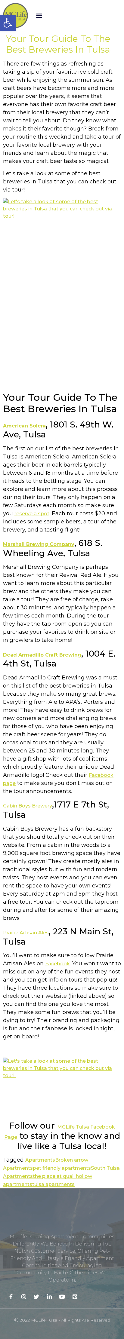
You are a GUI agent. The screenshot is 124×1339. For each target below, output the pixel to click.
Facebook (57, 964)
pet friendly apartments (62, 1168)
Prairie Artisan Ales (26, 933)
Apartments (40, 1160)
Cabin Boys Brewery (27, 806)
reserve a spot (31, 513)
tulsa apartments (53, 1184)
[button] (39, 15)
